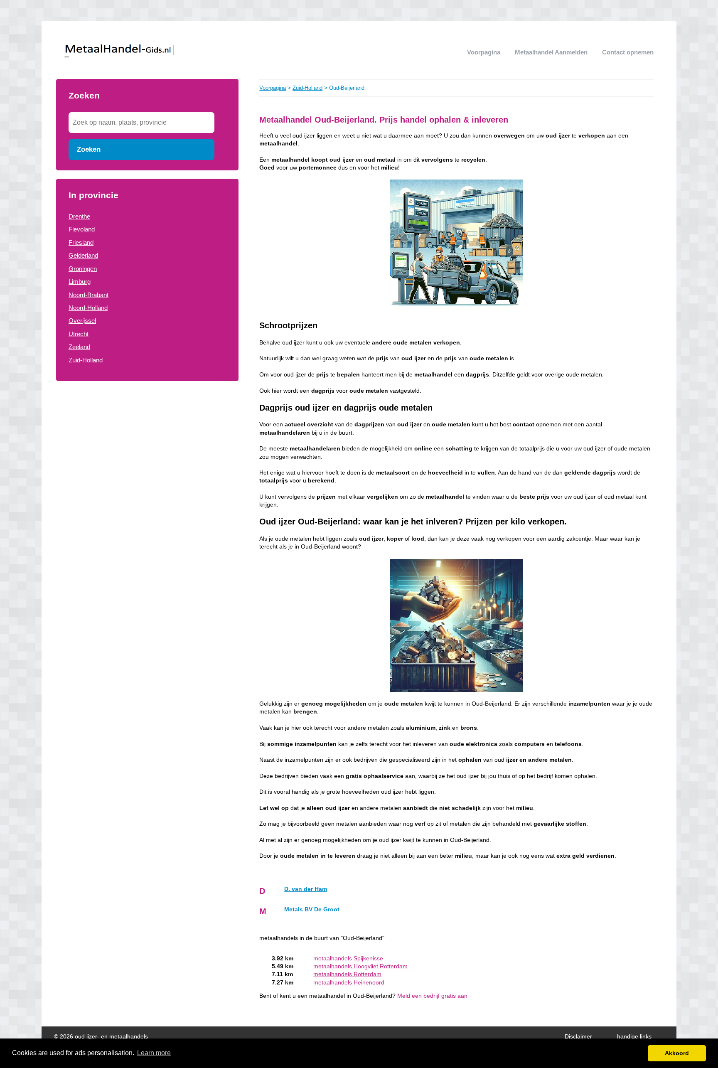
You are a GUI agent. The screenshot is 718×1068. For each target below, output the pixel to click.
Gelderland (83, 255)
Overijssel (82, 320)
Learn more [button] (154, 1052)
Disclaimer (578, 1037)
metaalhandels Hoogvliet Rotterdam (360, 966)
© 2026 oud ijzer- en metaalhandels (101, 1037)
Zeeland (79, 346)
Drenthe (79, 216)
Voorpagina (483, 52)
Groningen (83, 268)
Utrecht (79, 333)
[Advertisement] (147, 456)
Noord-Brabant (88, 294)
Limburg (80, 281)
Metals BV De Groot (311, 909)
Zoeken (89, 149)
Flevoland (82, 229)
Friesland (81, 242)
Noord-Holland (88, 307)
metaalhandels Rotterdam (347, 974)
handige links (634, 1037)
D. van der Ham (305, 889)
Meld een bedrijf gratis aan (432, 996)
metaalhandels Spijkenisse (348, 958)
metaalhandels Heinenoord (348, 982)
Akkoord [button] (677, 1053)
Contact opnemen (628, 52)
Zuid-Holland (86, 360)
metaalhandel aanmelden (551, 52)
